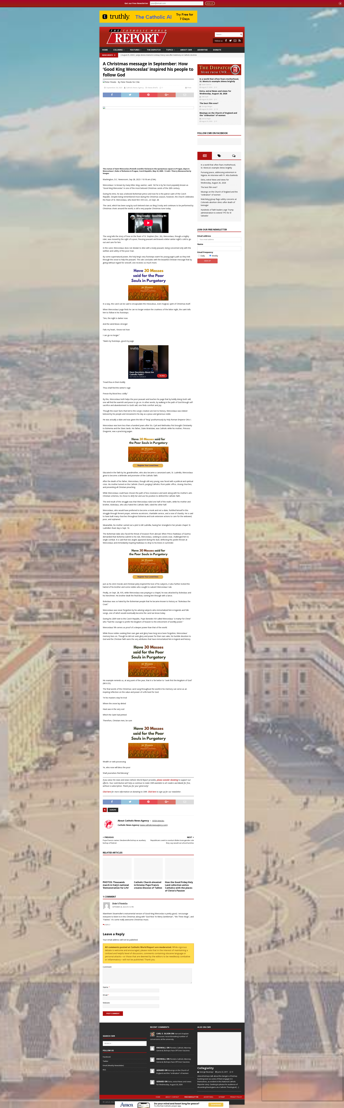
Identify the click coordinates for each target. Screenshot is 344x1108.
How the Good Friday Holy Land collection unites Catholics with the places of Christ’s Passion (179, 886)
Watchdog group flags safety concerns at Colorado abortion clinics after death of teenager (219, 202)
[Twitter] (230, 41)
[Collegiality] (219, 1048)
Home (105, 49)
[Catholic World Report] (172, 45)
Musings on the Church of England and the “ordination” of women (218, 114)
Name (106, 987)
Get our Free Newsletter (136, 3)
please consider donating (167, 780)
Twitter (105, 1061)
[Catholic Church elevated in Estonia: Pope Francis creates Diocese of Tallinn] (148, 868)
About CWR (186, 49)
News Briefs (107, 55)
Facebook (107, 1057)
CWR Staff (204, 97)
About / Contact (172, 1097)
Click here (107, 791)
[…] (237, 1087)
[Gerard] (152, 1072)
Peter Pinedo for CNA (130, 82)
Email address (204, 236)
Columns (118, 49)
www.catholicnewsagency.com (153, 825)
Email (105, 995)
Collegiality (205, 1068)
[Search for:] (227, 34)
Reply (107, 924)
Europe (113, 810)
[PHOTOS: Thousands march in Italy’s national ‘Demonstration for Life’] (117, 868)
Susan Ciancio (206, 84)
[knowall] (152, 1049)
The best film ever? (209, 103)
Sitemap (222, 1097)
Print (189, 87)
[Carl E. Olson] (152, 1035)
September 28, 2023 (114, 87)
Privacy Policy (236, 1097)
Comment (107, 967)
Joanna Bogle (206, 119)
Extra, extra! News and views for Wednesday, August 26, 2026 (215, 92)
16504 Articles (158, 820)
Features (134, 49)
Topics (169, 49)
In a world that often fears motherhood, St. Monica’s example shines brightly (219, 80)
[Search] (241, 34)
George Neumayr (206, 1072)
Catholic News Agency (135, 87)
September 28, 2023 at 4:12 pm (123, 907)
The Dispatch (154, 49)
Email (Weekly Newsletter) (113, 1065)
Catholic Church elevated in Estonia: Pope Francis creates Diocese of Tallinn (148, 885)
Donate (217, 49)
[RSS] (239, 41)
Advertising (208, 1097)
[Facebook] (226, 41)
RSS (104, 1070)
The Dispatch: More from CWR (219, 69)
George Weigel (206, 106)
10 (217, 109)
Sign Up (209, 3)
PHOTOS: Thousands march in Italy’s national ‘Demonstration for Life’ (116, 885)
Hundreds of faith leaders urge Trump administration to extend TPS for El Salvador (217, 212)
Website (106, 1002)
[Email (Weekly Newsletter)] (235, 41)
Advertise (202, 49)
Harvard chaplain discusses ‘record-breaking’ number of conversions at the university (169, 1036)
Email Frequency (205, 252)
